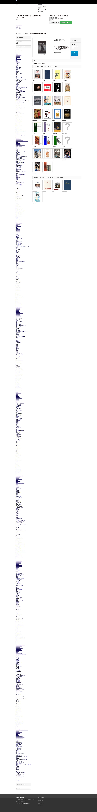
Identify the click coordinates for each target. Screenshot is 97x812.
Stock (17, 452)
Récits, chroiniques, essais (20, 737)
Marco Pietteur (18, 492)
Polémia (17, 258)
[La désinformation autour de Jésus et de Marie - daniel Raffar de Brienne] (47, 153)
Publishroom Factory (19, 688)
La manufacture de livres (20, 403)
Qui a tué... (64, 159)
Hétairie (17, 584)
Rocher (17, 449)
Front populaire (18, 775)
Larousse (17, 448)
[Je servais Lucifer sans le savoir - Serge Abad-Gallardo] (37, 167)
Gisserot (17, 355)
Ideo (16, 475)
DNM (16, 572)
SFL (16, 180)
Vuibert (17, 512)
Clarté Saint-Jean (18, 196)
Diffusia (17, 535)
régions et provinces (19, 148)
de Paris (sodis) (18, 408)
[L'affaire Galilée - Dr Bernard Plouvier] (37, 74)
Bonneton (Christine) (19, 427)
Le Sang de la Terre (19, 238)
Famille (17, 85)
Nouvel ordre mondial (19, 738)
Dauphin (17, 599)
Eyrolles (17, 431)
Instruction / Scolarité (19, 116)
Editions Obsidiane (19, 321)
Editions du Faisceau (19, 648)
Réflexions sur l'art (19, 80)
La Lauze (17, 735)
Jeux (16, 58)
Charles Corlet (18, 709)
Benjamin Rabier (18, 111)
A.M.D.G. (17, 181)
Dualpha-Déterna (18, 206)
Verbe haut (17, 582)
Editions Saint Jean (19, 650)
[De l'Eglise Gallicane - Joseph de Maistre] (57, 140)
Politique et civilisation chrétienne (21, 156)
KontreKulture (18, 229)
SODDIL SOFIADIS (19, 497)
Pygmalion (17, 604)
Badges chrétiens (18, 55)
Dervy (17, 702)
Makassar (17, 686)
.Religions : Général (19, 108)
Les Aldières (18, 327)
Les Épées (17, 767)
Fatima (17, 75)
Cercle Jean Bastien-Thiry (20, 195)
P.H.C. (17, 253)
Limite (17, 765)
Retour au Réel (18, 667)
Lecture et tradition (19, 763)
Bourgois (17, 421)
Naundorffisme (18, 680)
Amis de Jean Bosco (19, 184)
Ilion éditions (18, 457)
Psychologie (18, 143)
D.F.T (16, 322)
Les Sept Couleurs (19, 241)
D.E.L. (17, 200)
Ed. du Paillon (18, 678)
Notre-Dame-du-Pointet (19, 691)
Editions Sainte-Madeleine (20, 369)
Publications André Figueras (20, 261)
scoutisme (17, 114)
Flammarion (17, 601)
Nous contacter (18, 28)
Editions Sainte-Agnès (19, 318)
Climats (17, 607)
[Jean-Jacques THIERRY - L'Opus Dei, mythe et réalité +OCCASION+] (67, 127)
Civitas (17, 576)
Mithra (17, 247)
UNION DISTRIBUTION (19, 597)
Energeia (17, 288)
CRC (16, 199)
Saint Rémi (17, 267)
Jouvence (17, 509)
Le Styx (17, 239)
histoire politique (18, 137)
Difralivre (17, 203)
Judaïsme (17, 109)
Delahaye (17, 660)
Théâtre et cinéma (19, 77)
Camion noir (18, 193)
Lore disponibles (18, 282)
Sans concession (18, 681)
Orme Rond (17, 251)
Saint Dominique (18, 575)
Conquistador (18, 197)
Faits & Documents (19, 746)
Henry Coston (18, 224)
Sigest (17, 485)
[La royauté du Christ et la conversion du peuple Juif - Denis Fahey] (47, 167)
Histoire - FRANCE (19, 95)
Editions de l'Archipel (19, 451)
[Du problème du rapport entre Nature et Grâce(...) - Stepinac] (37, 101)
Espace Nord (18, 308)
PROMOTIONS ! (18, 139)
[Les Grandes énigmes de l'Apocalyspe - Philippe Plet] (57, 101)
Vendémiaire (18, 592)
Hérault (17, 705)
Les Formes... (45, 106)
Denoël (17, 395)
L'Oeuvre (17, 236)
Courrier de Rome (18, 198)
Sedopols (17, 269)
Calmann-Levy (18, 454)
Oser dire (17, 500)
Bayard (17, 458)
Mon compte (18, 27)
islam (16, 106)
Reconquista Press (19, 621)
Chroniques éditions (19, 341)
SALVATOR (17, 527)
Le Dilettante (18, 615)
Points (17, 340)
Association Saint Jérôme (20, 617)
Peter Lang (17, 256)
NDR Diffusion (18, 733)
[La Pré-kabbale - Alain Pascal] (57, 185)
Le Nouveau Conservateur (20, 774)
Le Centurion (18, 540)
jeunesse (17, 71)
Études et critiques (19, 165)
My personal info (41, 803)
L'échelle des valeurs (19, 761)
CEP (16, 673)
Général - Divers (18, 150)
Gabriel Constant (18, 221)
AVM (16, 358)
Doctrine (17, 153)
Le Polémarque (18, 583)
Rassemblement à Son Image (20, 530)
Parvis (17, 693)
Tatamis (17, 350)
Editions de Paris (18, 390)
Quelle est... (44, 133)
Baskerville (17, 191)
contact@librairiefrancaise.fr (24, 803)
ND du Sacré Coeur (19, 249)
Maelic (17, 652)
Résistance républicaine (19, 618)
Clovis (17, 526)
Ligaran (17, 417)
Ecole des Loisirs (18, 614)
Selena (17, 337)
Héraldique (17, 78)
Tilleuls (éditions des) (19, 736)
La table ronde (18, 397)
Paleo (17, 627)
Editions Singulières (19, 307)
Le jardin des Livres (19, 506)
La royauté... (44, 172)
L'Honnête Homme (19, 565)
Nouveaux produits (19, 25)
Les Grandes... (55, 106)
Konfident (17, 352)
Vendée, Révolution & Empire (20, 91)
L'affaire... (34, 80)
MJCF (17, 248)
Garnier (17, 401)
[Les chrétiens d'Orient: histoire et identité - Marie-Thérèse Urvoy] (57, 114)
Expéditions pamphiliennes (20, 689)
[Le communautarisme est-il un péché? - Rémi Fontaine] (47, 87)
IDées (17, 286)
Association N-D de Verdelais (20, 645)
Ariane (17, 493)
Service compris (18, 710)
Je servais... (35, 172)
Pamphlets (17, 138)
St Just (17, 273)
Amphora (17, 692)
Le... (43, 93)
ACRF (17, 623)
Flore (16, 669)
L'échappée (17, 334)
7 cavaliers (17, 560)
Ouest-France (18, 252)
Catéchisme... (64, 191)
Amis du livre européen (19, 185)
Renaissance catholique (19, 538)
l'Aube (17, 596)
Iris (16, 227)
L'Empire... (34, 203)
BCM (16, 192)
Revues (17, 265)
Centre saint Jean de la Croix (20, 559)
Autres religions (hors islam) (20, 107)
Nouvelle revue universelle (20, 753)
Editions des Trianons (19, 313)
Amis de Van (18, 319)
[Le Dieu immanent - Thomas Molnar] (47, 74)
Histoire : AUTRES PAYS (20, 102)
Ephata (17, 480)
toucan (17, 443)
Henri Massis (18, 120)
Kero (16, 455)
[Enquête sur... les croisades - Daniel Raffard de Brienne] (37, 87)
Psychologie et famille (19, 140)
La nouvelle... (64, 80)
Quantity (73, 44)
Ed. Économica (18, 326)
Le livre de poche (18, 436)
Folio (16, 425)
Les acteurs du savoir (19, 373)
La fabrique (17, 335)
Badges (17, 54)
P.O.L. (17, 254)
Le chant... (34, 146)
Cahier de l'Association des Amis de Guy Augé (23, 764)
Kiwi (16, 514)
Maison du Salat (18, 245)
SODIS (17, 392)
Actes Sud (17, 605)
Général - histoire (18, 94)
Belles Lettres (18, 332)
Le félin (17, 594)
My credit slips (40, 800)
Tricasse (17, 683)
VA (16, 412)
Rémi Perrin (17, 264)
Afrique (17, 173)
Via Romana (18, 532)
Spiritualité (20, 33)
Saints (17, 155)
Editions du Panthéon (19, 459)
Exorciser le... (35, 191)
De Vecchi (17, 284)
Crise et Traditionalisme (19, 157)
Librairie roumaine (18, 671)
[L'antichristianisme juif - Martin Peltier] (47, 114)
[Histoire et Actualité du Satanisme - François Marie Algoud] (57, 74)
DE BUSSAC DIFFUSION (20, 626)
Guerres (17, 86)
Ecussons (17, 53)
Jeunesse (17, 64)
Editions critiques (18, 687)
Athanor (17, 484)
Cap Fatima (17, 699)
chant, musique (18, 81)
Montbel (17, 428)
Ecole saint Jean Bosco (19, 624)
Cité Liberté (17, 711)
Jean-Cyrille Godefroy (19, 522)
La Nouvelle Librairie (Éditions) (21, 654)
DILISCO (17, 505)
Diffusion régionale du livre (20, 578)
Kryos (17, 424)
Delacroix (17, 201)
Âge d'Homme (18, 230)
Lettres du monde (18, 244)
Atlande (17, 517)
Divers (17, 61)
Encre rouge (18, 704)
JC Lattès (17, 433)
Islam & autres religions (19, 105)
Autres (17, 52)
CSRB (17, 569)
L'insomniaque (18, 310)
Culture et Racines (19, 353)
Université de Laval (19, 573)
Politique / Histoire (19, 73)
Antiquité (17, 103)
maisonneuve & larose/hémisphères (21, 524)
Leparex (17, 240)
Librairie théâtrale (18, 706)
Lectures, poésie (18, 68)
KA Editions (17, 503)
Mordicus (17, 453)
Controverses (26, 33)
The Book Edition (18, 662)
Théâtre (17, 168)
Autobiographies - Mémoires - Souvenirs (22, 100)
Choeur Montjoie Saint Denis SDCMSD (22, 331)
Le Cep (17, 760)
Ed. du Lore (17, 281)
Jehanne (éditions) (19, 653)
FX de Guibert (18, 445)
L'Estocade (17, 564)
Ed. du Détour (18, 420)
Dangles (17, 489)
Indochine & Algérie (19, 90)
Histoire (17, 93)
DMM (16, 531)
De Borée (17, 406)
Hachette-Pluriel (18, 447)
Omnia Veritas (18, 315)
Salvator (17, 533)
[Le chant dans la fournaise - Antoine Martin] (37, 140)
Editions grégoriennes (19, 354)
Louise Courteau (18, 496)
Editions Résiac (18, 324)
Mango (17, 347)
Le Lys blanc (18, 570)
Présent (17, 260)
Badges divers (18, 56)
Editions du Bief (18, 414)
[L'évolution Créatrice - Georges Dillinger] (37, 114)
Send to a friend (58, 52)
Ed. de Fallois (18, 442)
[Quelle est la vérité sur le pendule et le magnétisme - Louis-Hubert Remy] (47, 127)
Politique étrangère (19, 104)
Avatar (17, 189)
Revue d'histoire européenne (20, 772)
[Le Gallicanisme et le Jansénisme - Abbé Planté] (47, 140)
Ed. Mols (17, 422)
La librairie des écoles (19, 507)
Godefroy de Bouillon (19, 223)
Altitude (17, 568)
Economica (17, 644)
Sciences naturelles (19, 743)
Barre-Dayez (18, 190)
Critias (17, 665)
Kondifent (17, 657)
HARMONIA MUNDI (19, 589)
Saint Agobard (18, 330)
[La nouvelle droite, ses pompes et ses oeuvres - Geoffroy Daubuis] (67, 74)
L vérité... (44, 191)
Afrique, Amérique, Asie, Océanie (21, 171)
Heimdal (17, 179)
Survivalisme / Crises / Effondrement (22, 141)
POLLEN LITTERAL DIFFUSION (21, 520)
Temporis (17, 416)
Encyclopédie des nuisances (20, 336)
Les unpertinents (18, 502)
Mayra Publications (19, 646)
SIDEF (17, 305)
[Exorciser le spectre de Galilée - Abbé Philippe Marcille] (37, 185)
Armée (17, 89)
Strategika (17, 664)
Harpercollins (18, 474)
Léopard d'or (18, 314)
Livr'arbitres (17, 751)
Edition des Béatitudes (19, 619)
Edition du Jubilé (18, 367)
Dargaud (17, 345)
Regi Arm (17, 581)
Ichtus (17, 695)
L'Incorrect (17, 769)
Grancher (17, 490)
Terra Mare (17, 359)
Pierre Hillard (18, 257)
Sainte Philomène (18, 562)
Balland (17, 407)
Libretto (17, 423)
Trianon (17, 672)
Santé (17, 142)
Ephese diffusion (18, 563)
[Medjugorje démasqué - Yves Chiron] (57, 87)
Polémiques (17, 259)
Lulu (16, 616)
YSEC (17, 279)
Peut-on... (64, 120)
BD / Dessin (18, 82)
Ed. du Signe (18, 285)
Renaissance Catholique (20, 762)
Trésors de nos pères (19, 729)
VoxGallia (17, 651)
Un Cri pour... (54, 133)
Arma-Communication (19, 186)
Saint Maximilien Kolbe (19, 268)
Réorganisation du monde (20, 696)
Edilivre (17, 728)
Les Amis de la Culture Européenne (21, 698)
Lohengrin (17, 655)
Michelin (17, 346)
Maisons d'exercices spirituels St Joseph (22, 246)
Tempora (17, 707)
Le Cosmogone (18, 674)
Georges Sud (18, 280)
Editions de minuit (18, 402)
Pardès (17, 620)
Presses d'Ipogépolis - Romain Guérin (22, 730)
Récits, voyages (18, 169)
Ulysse (17, 277)
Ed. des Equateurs (19, 598)
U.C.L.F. (17, 276)
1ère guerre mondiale (19, 88)
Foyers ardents (18, 708)
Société (17, 170)
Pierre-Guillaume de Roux (20, 521)
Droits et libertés (18, 357)
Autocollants (18, 57)
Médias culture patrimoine (20, 574)
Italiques (17, 228)
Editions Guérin (18, 323)
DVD (16, 70)
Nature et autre (18, 144)
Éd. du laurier (18, 372)
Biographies (17, 99)
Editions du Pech (18, 371)
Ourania (17, 528)
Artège (17, 441)
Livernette (17, 661)
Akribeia (17, 183)
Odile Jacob (18, 450)
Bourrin (17, 394)
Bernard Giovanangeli (19, 476)
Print (56, 53)
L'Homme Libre (18, 235)
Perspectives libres (19, 755)
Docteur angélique (18, 537)
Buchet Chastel (18, 419)
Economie (17, 740)
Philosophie (17, 741)
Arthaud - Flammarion (19, 600)
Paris (16, 147)
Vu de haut (17, 758)
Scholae (17, 628)
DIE (16, 202)
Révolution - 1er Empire (19, 98)
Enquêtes (17, 84)
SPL (16, 272)
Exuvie (17, 495)
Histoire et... (54, 80)
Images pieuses (18, 160)
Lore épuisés (18, 283)
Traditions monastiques (19, 360)
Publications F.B (18, 316)
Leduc (17, 515)
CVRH (17, 306)
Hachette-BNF (18, 481)
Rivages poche (18, 606)
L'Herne (17, 608)
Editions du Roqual (19, 732)
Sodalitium (17, 329)
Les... (63, 106)
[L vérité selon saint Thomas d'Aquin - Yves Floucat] (47, 185)
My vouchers (40, 804)
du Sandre (17, 593)
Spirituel (17, 65)
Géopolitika (17, 663)
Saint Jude (17, 536)
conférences (18, 62)
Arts (16, 76)
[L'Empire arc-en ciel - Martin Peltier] (37, 197)
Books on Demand (19, 410)
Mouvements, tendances (20, 101)
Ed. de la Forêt (18, 703)
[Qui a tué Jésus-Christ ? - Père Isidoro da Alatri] (67, 153)
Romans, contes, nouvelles (20, 162)
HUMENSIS (18, 487)
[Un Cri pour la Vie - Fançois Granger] (57, 127)
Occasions (17, 117)
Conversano (18, 647)
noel (16, 739)
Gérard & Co (18, 222)
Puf (16, 262)
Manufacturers (21, 784)
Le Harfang (17, 766)
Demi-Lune (17, 499)
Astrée (17, 656)
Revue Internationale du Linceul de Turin (22, 756)
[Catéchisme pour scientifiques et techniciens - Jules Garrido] (67, 185)
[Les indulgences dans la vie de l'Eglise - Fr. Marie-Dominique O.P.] (67, 101)
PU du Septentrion (19, 413)
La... (43, 159)
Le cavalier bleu (18, 405)
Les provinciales (18, 534)
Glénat (17, 456)
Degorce (17, 178)
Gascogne (17, 588)
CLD (16, 409)
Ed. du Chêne (18, 700)
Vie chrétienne (18, 152)
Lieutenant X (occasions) (20, 113)
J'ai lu (17, 603)
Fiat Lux (17, 498)
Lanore (17, 508)
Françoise (17, 771)
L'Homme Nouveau (19, 363)
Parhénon (17, 679)
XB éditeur (17, 567)
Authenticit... (64, 93)
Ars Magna (17, 328)
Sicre (16, 270)
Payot (17, 613)
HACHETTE (18, 432)
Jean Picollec (18, 510)
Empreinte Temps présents (20, 543)
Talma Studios (18, 477)
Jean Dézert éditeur (19, 676)
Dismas (17, 204)
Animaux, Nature (18, 175)
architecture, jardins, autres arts (21, 79)
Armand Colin (18, 439)
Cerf (16, 429)
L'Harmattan (18, 231)
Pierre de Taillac (18, 342)
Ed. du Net (17, 701)
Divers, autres (18, 136)
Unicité (17, 587)
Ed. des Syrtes (18, 591)
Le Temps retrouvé (19, 579)
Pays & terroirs (18, 255)
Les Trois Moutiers (19, 242)
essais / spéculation (19, 158)
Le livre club (18, 309)
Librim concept (18, 312)
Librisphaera (18, 697)
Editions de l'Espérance (19, 391)
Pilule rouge (17, 658)
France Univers (18, 289)
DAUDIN (17, 349)
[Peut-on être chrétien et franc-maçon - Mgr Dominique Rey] (67, 114)
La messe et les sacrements (20, 151)
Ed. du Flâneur (18, 694)
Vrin (16, 317)
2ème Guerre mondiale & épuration (21, 87)
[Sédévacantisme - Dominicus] (37, 153)
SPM (16, 233)
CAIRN (17, 734)
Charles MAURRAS (19, 119)
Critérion (17, 344)
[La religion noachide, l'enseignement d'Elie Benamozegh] (37, 127)
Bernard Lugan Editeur (19, 622)
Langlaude (17, 237)
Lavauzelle (17, 486)
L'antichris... (44, 120)
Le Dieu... (44, 80)
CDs (16, 60)
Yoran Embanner (18, 523)
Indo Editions (18, 670)
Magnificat (17, 348)
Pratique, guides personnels (20, 145)
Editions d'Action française (20, 585)
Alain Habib (17, 677)
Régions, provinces (19, 146)
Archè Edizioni (18, 177)
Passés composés (19, 518)
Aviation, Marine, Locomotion (20, 174)
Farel (16, 362)
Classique (17, 66)
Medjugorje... (54, 93)
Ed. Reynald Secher (19, 368)
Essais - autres (18, 167)
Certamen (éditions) (19, 561)
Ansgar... (64, 146)
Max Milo (17, 511)
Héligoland (17, 311)
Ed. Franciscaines (19, 529)
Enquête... (34, 93)
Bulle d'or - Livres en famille (20, 666)
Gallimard (17, 396)
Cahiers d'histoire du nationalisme (21, 759)
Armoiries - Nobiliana (19, 742)
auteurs (17, 176)
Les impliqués (18, 232)
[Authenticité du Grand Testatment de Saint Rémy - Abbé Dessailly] (67, 87)
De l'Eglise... (54, 146)
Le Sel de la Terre (18, 748)
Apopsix (17, 320)
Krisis (17, 768)
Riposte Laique (18, 287)
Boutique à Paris (18, 26)
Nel (16, 250)
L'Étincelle (17, 773)
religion (17, 72)
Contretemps (18, 541)
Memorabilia (18, 580)
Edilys (17, 625)
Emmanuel (17, 361)
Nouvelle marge (18, 649)
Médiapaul (17, 399)
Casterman (17, 602)
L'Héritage (17, 747)
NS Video (17, 365)
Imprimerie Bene (18, 226)
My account (41, 797)
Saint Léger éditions (19, 374)
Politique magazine (19, 778)
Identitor (17, 225)
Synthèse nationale (19, 275)
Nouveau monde (18, 434)
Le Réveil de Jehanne (19, 684)
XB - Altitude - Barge (19, 566)
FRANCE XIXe (18, 96)
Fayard (17, 444)
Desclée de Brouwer (19, 438)
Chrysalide (17, 685)
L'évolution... (35, 120)
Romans (17, 161)
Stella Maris (18, 274)
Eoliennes (17, 525)
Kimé (16, 338)
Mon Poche (17, 426)
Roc (16, 266)
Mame (17, 343)
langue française (18, 166)
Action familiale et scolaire (20, 182)
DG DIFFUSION (18, 488)
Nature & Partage (18, 504)
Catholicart (17, 731)
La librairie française (19, 398)
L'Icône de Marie (18, 539)
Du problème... (35, 106)
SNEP (17, 271)
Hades (17, 435)
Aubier (17, 612)
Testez (17, 494)
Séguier (17, 590)
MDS (16, 339)
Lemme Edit (18, 356)
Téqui (16, 364)
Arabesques (18, 690)
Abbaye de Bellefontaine (20, 430)
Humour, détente (18, 744)
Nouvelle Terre (18, 501)
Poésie (17, 164)
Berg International (18, 393)
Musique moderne (18, 67)
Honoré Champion (18, 290)
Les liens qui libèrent (19, 610)
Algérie (17, 172)
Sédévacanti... (35, 159)
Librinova (17, 478)
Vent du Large (18, 278)
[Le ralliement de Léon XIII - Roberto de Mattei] (57, 153)
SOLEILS (17, 586)
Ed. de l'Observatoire (19, 609)
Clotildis (17, 571)
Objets (17, 69)
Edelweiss (17, 659)
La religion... (35, 133)
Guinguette (17, 63)
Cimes (17, 643)
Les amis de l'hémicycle (19, 776)
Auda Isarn (17, 187)
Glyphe (17, 351)
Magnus (17, 411)
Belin (16, 519)
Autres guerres (18, 92)
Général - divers (18, 112)
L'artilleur (17, 437)
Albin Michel (18, 440)
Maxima (17, 482)
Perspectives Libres (19, 479)
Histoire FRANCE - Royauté (20, 97)
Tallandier (17, 400)
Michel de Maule (18, 404)
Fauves (17, 234)
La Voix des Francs (19, 777)
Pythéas (17, 263)
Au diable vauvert (18, 415)
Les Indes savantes (19, 418)
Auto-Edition (18, 188)
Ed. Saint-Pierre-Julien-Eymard (21, 325)
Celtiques (17, 194)
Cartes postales (18, 59)
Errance (17, 611)
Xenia (17, 333)
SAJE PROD (18, 366)
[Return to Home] (17, 33)
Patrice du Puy (18, 668)
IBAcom (17, 712)
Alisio (16, 516)
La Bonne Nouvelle (19, 542)
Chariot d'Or (17, 491)
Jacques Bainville (18, 121)
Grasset (17, 446)
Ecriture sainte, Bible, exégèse (21, 159)
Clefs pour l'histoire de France (20, 675)
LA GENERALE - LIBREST (20, 483)
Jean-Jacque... (65, 133)
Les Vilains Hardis (19, 243)
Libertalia (17, 595)
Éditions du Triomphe (19, 370)
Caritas (17, 577)
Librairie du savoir (18, 682)
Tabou (17, 757)
